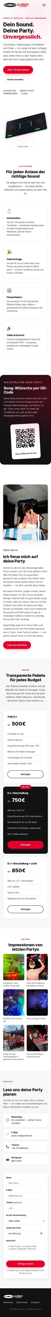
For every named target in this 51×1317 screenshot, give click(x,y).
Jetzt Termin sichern (18, 70)
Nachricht (10, 1241)
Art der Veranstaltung (16, 1215)
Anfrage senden (25, 1264)
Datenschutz (22, 1302)
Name (9, 1178)
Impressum (8, 1302)
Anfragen (25, 774)
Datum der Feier (13, 1228)
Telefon (14, 1202)
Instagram (35, 1302)
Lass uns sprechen (17, 645)
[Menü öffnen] (45, 5)
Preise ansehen (15, 79)
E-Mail (9, 1190)
